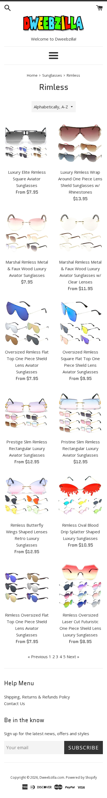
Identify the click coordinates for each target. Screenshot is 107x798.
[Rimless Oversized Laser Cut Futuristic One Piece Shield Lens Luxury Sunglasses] (80, 586)
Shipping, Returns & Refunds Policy (37, 697)
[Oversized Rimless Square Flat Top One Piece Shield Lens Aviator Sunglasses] (80, 323)
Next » (73, 656)
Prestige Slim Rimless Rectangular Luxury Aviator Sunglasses (26, 448)
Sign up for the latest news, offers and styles (46, 733)
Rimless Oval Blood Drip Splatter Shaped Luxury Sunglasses (80, 531)
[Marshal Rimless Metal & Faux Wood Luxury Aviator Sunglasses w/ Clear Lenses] (80, 233)
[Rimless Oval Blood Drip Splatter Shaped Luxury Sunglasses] (80, 496)
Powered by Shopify (81, 777)
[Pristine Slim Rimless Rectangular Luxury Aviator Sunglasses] (80, 413)
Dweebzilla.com (52, 777)
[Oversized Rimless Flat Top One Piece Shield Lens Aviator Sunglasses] (26, 323)
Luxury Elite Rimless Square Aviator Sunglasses (27, 178)
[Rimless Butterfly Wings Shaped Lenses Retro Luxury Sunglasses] (26, 496)
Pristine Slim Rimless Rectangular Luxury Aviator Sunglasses (80, 448)
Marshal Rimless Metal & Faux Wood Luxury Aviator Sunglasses (26, 268)
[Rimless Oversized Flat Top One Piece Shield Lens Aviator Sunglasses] (26, 586)
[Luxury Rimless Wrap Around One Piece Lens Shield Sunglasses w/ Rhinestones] (80, 143)
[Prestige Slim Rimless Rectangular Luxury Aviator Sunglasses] (26, 413)
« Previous (38, 656)
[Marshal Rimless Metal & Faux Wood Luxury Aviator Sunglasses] (26, 233)
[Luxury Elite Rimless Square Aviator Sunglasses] (26, 143)
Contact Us (14, 703)
